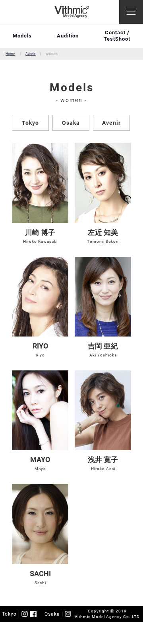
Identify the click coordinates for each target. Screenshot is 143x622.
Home (10, 54)
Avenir (30, 54)
